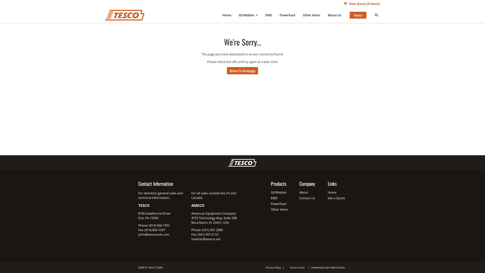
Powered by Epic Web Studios (328, 267)
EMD (268, 15)
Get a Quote (336, 198)
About (303, 192)
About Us (334, 15)
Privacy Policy (273, 267)
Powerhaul (287, 15)
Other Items (311, 15)
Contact (358, 15)
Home (226, 15)
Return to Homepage (242, 70)
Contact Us (307, 198)
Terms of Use (297, 267)
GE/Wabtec (247, 15)
